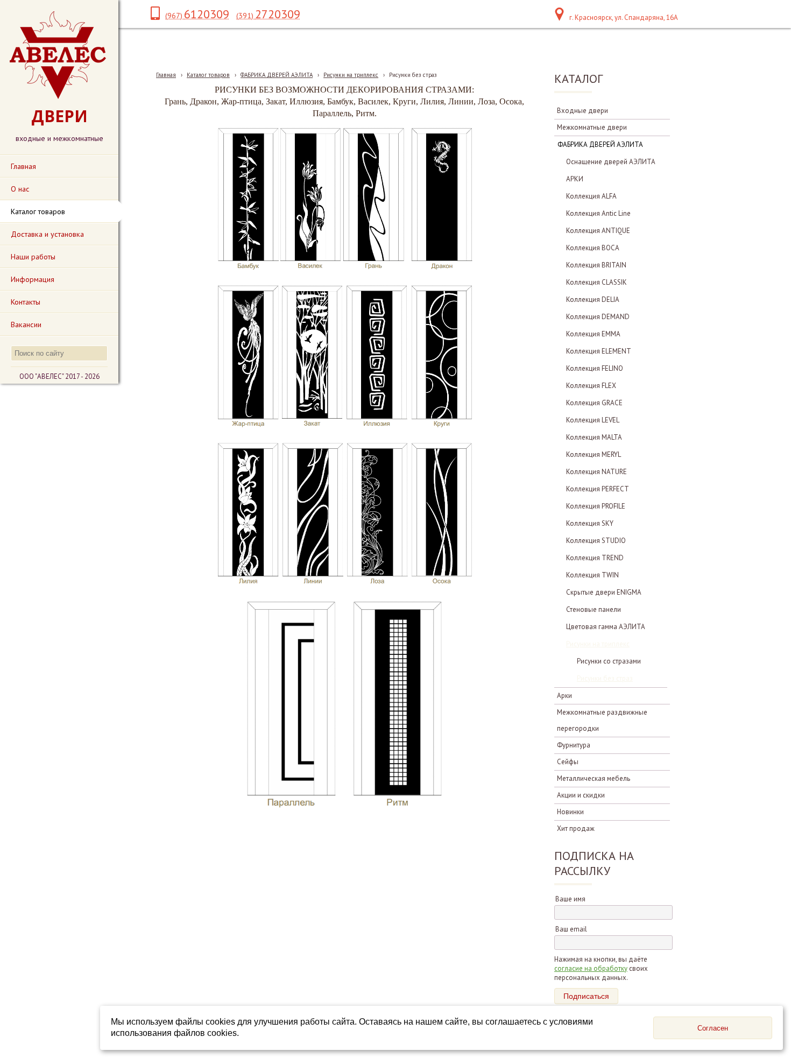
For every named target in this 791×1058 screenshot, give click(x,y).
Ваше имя (570, 899)
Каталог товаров (208, 75)
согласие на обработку (590, 968)
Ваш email (571, 929)
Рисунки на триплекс (350, 75)
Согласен (712, 1028)
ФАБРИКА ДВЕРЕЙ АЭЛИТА (277, 75)
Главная (166, 75)
